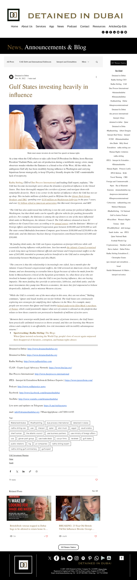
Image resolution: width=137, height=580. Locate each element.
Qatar (11, 459)
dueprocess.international (119, 194)
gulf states (87, 438)
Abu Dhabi (114, 143)
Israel (119, 266)
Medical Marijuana (119, 206)
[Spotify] (125, 32)
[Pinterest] (122, 32)
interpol (41, 428)
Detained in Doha (118, 126)
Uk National (125, 211)
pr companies (41, 444)
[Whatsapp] (103, 32)
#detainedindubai (18, 423)
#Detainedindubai (122, 139)
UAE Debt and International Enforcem (35, 61)
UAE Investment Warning (19, 455)
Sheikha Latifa (125, 245)
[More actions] (96, 77)
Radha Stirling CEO (118, 79)
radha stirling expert (60, 444)
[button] (97, 62)
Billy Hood (123, 143)
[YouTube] (70, 558)
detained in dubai (80, 423)
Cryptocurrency (112, 245)
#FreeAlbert (111, 219)
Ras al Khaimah (122, 185)
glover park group (26, 438)
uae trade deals (45, 438)
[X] (107, 32)
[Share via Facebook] (10, 471)
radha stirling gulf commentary (24, 449)
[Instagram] (76, 558)
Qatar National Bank (119, 236)
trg (29, 444)
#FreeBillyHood (113, 228)
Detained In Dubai (119, 109)
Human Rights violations (118, 151)
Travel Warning (116, 177)
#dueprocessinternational (118, 105)
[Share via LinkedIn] (23, 471)
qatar (51, 428)
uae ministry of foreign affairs (83, 433)
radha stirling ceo (18, 428)
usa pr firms (62, 438)
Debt (122, 223)
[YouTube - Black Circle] (118, 32)
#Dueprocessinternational (118, 198)
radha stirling (119, 156)
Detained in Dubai (119, 75)
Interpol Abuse (118, 118)
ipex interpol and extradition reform (118, 262)
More (84, 61)
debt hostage (125, 228)
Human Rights (112, 168)
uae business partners (56, 433)
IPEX (126, 232)
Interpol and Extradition (67, 61)
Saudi (11, 463)
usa (12, 438)
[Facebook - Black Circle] (110, 32)
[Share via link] (30, 471)
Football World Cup (118, 240)
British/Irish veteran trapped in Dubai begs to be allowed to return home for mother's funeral (28, 527)
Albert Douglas (125, 130)
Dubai (125, 101)
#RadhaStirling (113, 211)
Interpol (127, 134)
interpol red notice (119, 274)
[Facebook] (56, 558)
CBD (125, 177)
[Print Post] (36, 471)
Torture (116, 223)
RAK (125, 173)
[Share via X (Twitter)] (17, 471)
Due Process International (118, 88)
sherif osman (16, 433)
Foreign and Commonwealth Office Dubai (118, 181)
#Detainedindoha (118, 164)
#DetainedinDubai (119, 96)
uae (32, 428)
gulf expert (46, 449)
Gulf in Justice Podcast (118, 215)
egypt (73, 428)
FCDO (111, 139)
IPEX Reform (116, 173)
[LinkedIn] (63, 558)
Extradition (111, 147)
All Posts (10, 61)
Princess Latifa (125, 168)
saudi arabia (86, 428)
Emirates (110, 190)
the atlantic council (34, 433)
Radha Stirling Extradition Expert (118, 253)
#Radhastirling (112, 130)
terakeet (74, 438)
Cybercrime (111, 202)
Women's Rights (124, 219)
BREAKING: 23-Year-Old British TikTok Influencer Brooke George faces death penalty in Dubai (75, 527)
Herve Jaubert (113, 249)
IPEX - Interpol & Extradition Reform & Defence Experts (118, 160)
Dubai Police (125, 249)
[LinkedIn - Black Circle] (114, 32)
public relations (17, 444)
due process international (58, 423)
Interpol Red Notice (114, 134)
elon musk (62, 428)
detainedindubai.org (122, 190)
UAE (125, 84)
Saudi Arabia (114, 232)
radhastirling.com (124, 202)
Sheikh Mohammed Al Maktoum (118, 270)
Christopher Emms (119, 257)
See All (95, 491)
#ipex (112, 185)
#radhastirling (36, 423)
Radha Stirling (116, 84)
